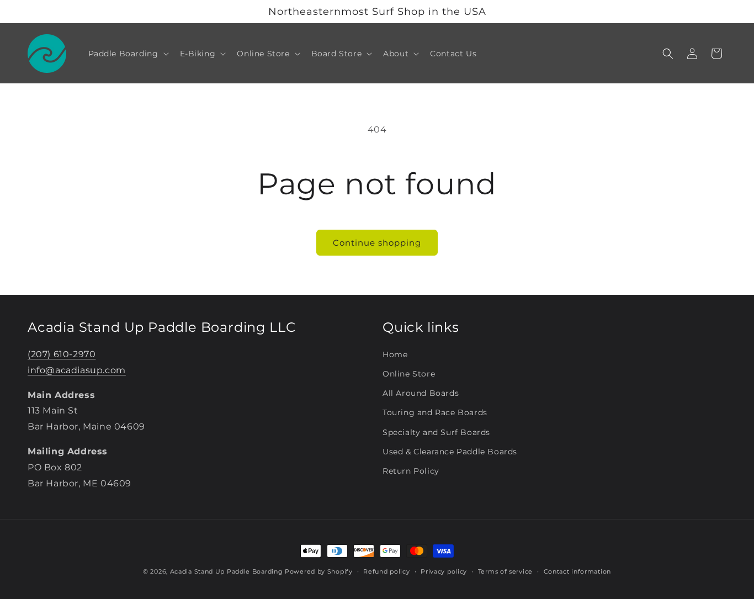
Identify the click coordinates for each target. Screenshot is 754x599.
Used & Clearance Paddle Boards (450, 451)
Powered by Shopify (319, 571)
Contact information (577, 571)
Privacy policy (444, 571)
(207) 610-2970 (61, 353)
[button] (127, 53)
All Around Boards (421, 393)
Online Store (409, 373)
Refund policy (386, 571)
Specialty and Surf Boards (436, 432)
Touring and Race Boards (435, 412)
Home (395, 354)
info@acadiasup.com (77, 369)
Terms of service (505, 571)
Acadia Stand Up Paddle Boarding (226, 571)
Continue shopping (377, 242)
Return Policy (411, 470)
